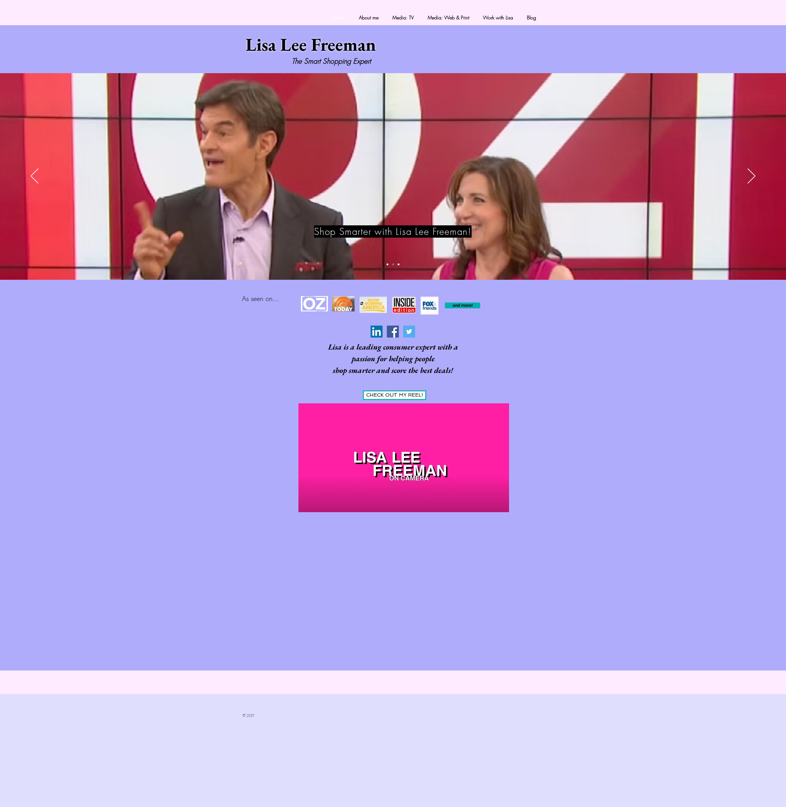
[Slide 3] (398, 264)
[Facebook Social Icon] (393, 332)
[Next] (751, 176)
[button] (462, 305)
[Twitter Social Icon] (409, 332)
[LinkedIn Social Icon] (377, 332)
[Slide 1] (387, 264)
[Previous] (34, 176)
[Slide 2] (393, 264)
